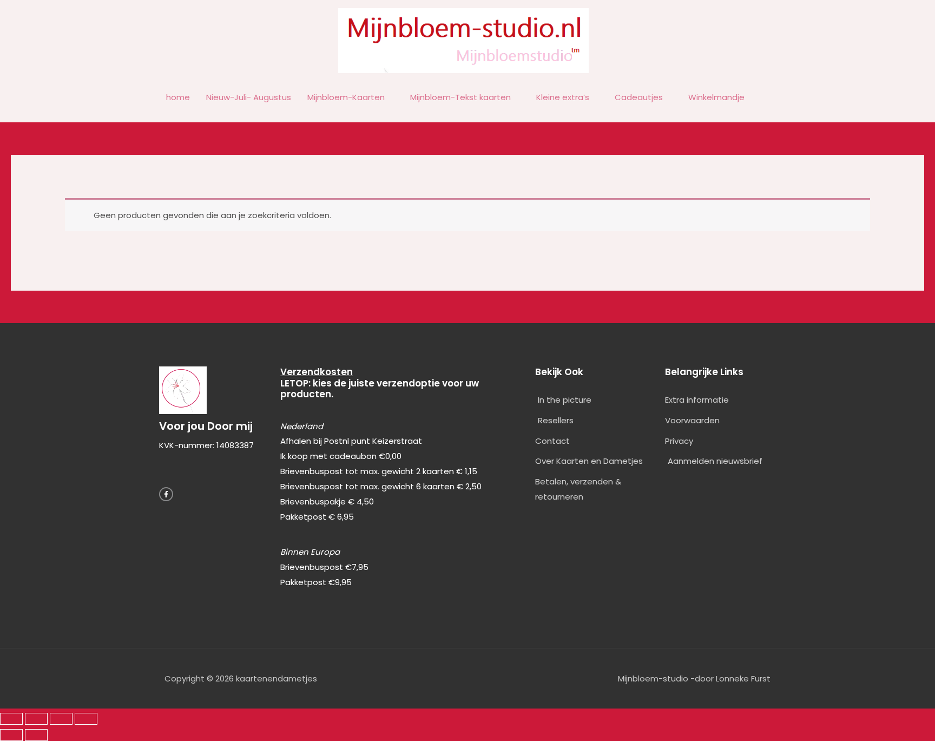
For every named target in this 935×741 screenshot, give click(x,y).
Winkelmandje (716, 97)
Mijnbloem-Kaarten (346, 97)
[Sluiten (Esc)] (86, 719)
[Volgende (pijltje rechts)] (36, 735)
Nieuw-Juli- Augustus (248, 97)
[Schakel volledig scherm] (36, 719)
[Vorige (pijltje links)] (11, 735)
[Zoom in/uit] (11, 719)
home (178, 97)
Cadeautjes (639, 97)
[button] (765, 98)
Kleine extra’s (562, 97)
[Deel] (61, 719)
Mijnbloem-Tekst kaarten (460, 97)
